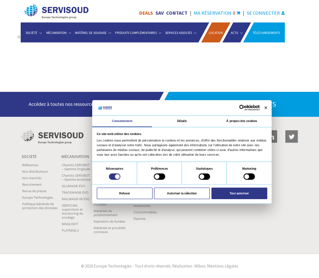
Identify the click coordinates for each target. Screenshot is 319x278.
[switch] (159, 176)
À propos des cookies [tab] (241, 121)
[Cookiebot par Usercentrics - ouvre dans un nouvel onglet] (242, 108)
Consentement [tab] (122, 121)
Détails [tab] (182, 121)
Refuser (124, 193)
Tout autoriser (239, 193)
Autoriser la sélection (182, 193)
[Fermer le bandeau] (265, 107)
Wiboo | (200, 266)
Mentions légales (223, 266)
